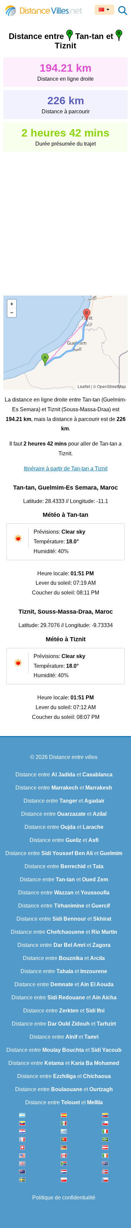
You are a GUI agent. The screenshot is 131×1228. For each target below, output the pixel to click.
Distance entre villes (73, 757)
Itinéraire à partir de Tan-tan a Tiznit (65, 468)
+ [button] (11, 304)
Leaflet (84, 386)
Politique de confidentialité (63, 1197)
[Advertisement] (65, 218)
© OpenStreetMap (109, 386)
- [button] (11, 312)
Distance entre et (64, 774)
